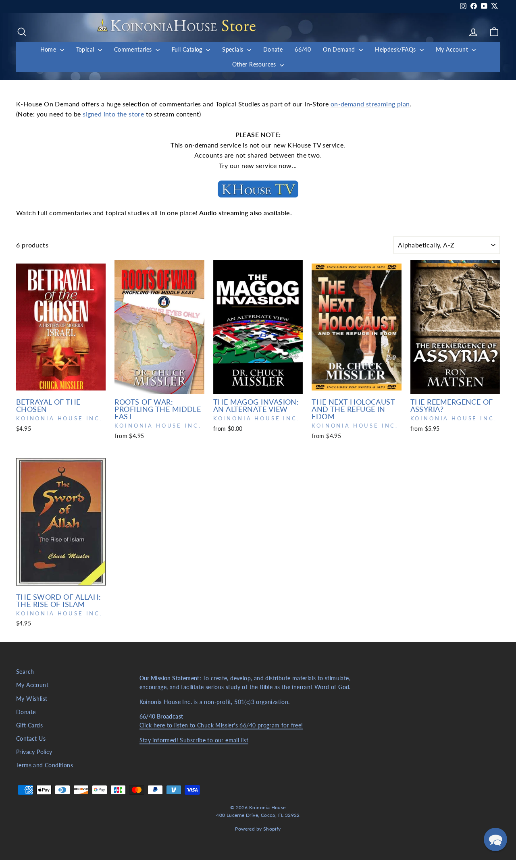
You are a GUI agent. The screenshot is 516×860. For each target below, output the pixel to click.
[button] (495, 839)
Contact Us (31, 738)
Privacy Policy (34, 752)
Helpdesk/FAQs (396, 49)
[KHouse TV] (258, 189)
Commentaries (134, 49)
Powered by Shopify (258, 829)
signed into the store (113, 114)
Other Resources (255, 64)
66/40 (303, 49)
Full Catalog (188, 49)
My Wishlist (31, 699)
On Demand (340, 49)
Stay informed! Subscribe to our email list (194, 740)
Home (49, 49)
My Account (453, 49)
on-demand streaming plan (370, 104)
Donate (273, 49)
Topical (86, 49)
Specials (233, 49)
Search (25, 672)
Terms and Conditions (44, 765)
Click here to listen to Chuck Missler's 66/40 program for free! (221, 725)
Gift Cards (29, 725)
